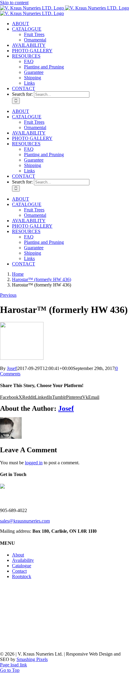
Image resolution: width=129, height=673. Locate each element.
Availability (23, 560)
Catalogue (21, 565)
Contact (19, 571)
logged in (34, 462)
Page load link (13, 664)
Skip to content (14, 2)
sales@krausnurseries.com (25, 520)
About (18, 554)
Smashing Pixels (32, 659)
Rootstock (21, 576)
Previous (8, 295)
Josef (11, 368)
